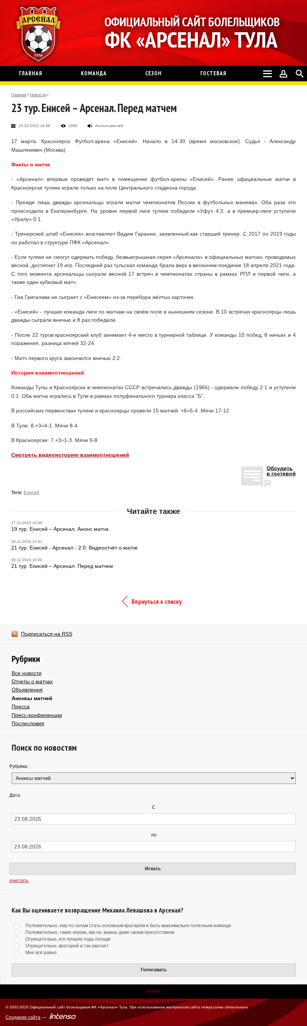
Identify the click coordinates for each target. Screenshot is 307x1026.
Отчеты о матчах (32, 681)
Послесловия (28, 723)
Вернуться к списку (156, 601)
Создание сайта (23, 1017)
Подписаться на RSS (46, 634)
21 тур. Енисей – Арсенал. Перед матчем (62, 566)
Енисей (31, 492)
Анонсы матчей (32, 698)
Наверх (153, 991)
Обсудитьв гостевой (281, 471)
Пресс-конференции (37, 715)
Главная (19, 95)
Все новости (27, 673)
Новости (38, 95)
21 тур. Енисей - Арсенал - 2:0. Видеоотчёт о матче (74, 548)
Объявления (27, 690)
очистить (18, 880)
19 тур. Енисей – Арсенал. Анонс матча (60, 529)
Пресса (21, 706)
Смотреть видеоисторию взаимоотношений (70, 455)
